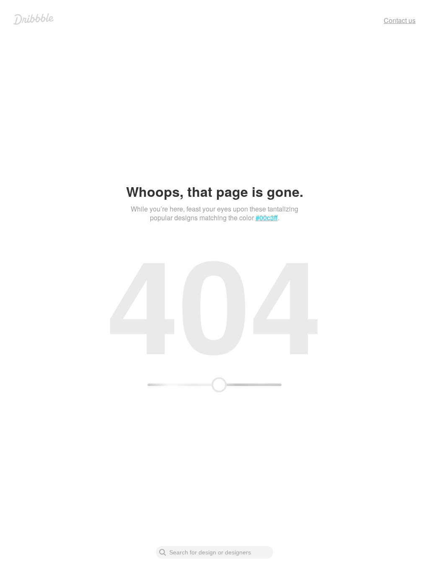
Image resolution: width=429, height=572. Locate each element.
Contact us (400, 20)
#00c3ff (267, 217)
